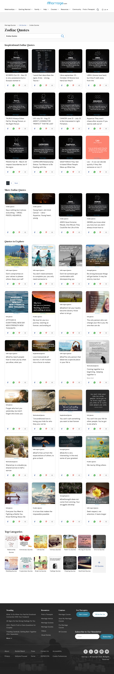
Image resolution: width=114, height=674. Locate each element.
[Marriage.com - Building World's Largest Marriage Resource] (57, 5)
